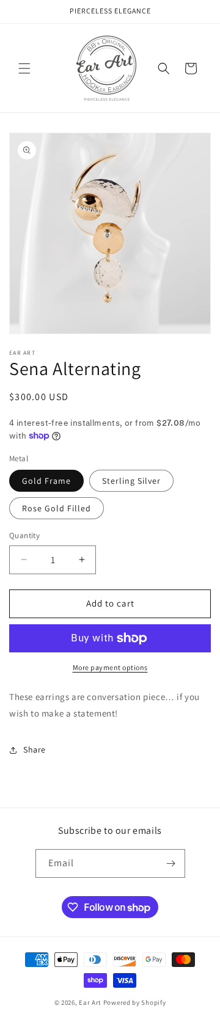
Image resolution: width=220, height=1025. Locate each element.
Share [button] (34, 749)
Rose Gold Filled (56, 508)
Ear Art (90, 1002)
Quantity (24, 535)
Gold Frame (46, 480)
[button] (24, 68)
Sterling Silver (131, 480)
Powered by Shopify (134, 1002)
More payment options (110, 667)
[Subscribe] (171, 863)
